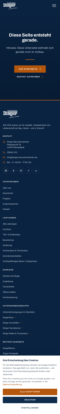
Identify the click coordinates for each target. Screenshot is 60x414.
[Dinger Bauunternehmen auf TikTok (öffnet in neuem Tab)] (28, 171)
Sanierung (7, 245)
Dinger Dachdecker (12, 328)
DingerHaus (9, 317)
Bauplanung (8, 240)
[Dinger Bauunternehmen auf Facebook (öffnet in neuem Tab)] (13, 171)
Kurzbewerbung (10, 297)
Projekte (6, 198)
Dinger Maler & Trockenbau (15, 333)
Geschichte (8, 193)
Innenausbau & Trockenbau (15, 250)
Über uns (7, 188)
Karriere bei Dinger (11, 276)
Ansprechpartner (10, 204)
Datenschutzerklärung (12, 384)
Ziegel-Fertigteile (10, 353)
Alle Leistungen (10, 224)
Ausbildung (8, 281)
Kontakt (6, 209)
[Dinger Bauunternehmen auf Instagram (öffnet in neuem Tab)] (6, 171)
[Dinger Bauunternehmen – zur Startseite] (11, 5)
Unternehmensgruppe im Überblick (19, 312)
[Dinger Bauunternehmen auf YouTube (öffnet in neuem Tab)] (21, 171)
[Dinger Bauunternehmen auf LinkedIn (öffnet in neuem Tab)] (36, 171)
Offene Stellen (9, 292)
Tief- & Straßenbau (11, 234)
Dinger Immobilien (12, 323)
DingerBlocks (9, 348)
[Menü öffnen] (54, 5)
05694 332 (12, 152)
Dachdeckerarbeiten (12, 256)
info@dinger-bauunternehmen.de (22, 157)
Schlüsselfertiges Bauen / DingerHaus (20, 261)
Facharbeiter (8, 286)
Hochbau (7, 229)
